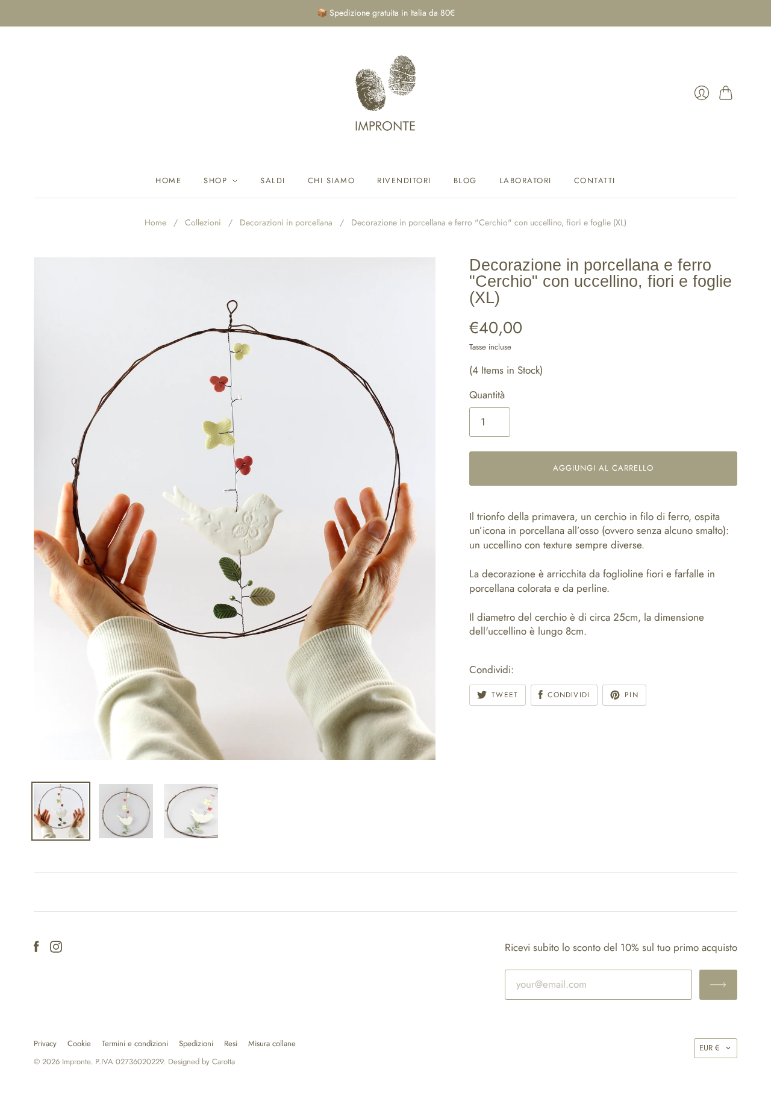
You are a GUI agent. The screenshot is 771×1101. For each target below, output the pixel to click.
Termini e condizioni (135, 1043)
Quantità (487, 395)
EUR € (709, 1047)
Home (168, 180)
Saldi (273, 180)
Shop (215, 180)
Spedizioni (196, 1043)
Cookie (79, 1043)
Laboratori (525, 180)
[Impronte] (385, 93)
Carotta (223, 1061)
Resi (230, 1043)
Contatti (595, 180)
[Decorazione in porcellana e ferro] (61, 811)
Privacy (45, 1043)
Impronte (76, 1061)
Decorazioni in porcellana (286, 222)
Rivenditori (404, 180)
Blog (465, 180)
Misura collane (272, 1043)
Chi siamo (331, 180)
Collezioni (203, 222)
